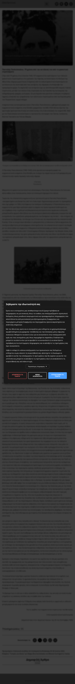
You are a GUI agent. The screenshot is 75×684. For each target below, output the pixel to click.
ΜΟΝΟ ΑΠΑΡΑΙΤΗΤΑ (37, 375)
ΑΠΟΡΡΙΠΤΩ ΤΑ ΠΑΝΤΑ (17, 375)
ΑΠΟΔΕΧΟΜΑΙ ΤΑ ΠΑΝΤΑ (57, 375)
